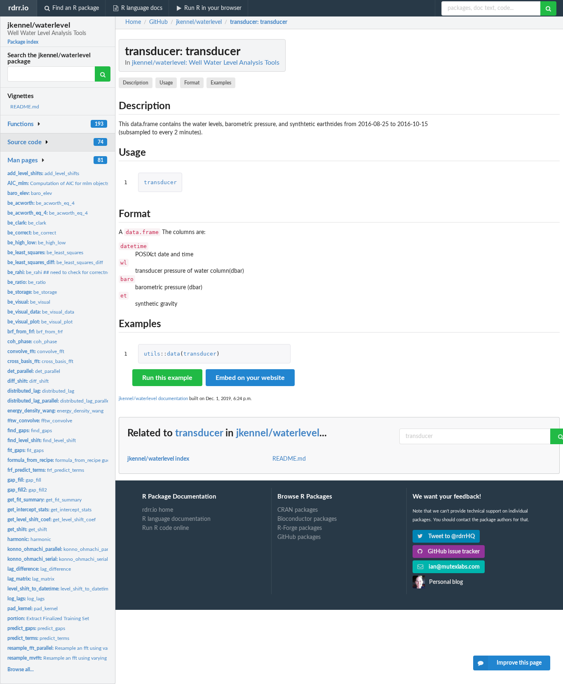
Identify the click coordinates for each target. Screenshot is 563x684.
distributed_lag (40, 391)
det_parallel (33, 371)
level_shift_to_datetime (59, 588)
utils (152, 354)
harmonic (29, 539)
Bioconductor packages (307, 519)
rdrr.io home (157, 510)
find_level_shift (41, 440)
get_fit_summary (44, 499)
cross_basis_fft (40, 361)
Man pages (22, 160)
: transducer (258, 22)
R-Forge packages (299, 528)
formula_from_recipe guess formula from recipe (82, 460)
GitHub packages (299, 537)
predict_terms (38, 638)
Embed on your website (250, 378)
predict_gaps (36, 628)
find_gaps (29, 430)
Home (133, 22)
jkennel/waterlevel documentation (153, 398)
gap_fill (24, 480)
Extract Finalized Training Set (48, 618)
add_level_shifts (43, 173)
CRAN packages (297, 510)
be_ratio (26, 282)
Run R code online (165, 528)
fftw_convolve (39, 420)
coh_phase (32, 341)
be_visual (28, 302)
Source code (24, 142)
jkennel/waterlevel (277, 433)
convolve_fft (35, 351)
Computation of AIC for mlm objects (58, 183)
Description (135, 82)
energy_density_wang (55, 410)
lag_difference (39, 569)
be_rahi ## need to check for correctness (60, 272)
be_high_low (36, 242)
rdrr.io (18, 8)
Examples (221, 82)
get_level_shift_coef (51, 519)
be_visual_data (40, 311)
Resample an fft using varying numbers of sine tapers (88, 648)
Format (191, 82)
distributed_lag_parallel (58, 400)
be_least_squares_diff (55, 262)
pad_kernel (32, 608)
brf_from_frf (35, 331)
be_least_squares (45, 252)
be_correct (31, 232)
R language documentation (176, 519)
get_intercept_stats (49, 509)
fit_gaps (25, 450)
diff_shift (28, 381)
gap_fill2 (27, 489)
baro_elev (29, 193)
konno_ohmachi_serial (57, 559)
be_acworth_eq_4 (41, 203)
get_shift (27, 529)
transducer (160, 182)
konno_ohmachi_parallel (62, 549)
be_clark (26, 222)
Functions (20, 124)
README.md (24, 106)
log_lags (26, 598)
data (173, 354)
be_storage (32, 292)
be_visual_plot (40, 321)
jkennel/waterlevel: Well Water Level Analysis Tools (205, 62)
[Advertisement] (498, 162)
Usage (166, 82)
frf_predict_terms (45, 470)
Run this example (167, 378)
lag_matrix (30, 578)
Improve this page (519, 663)
